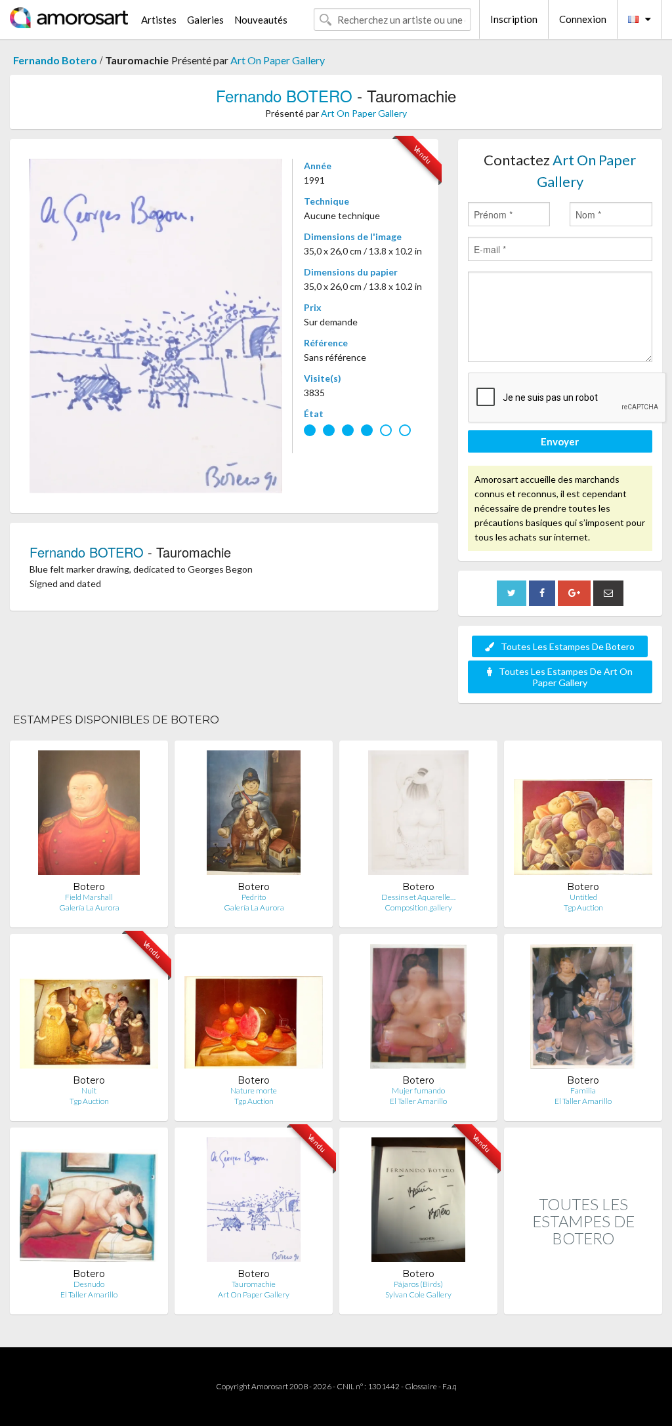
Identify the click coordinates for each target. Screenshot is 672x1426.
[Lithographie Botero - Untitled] (583, 815)
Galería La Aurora (89, 907)
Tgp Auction (583, 907)
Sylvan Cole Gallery (418, 1294)
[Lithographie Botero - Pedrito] (253, 815)
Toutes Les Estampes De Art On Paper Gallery (566, 677)
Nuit (88, 1090)
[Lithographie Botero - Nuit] (89, 1009)
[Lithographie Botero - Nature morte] (253, 1009)
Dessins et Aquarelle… (418, 897)
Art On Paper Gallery (277, 60)
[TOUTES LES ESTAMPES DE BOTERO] (583, 1300)
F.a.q (449, 1386)
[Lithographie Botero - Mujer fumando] (418, 1009)
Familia (583, 1090)
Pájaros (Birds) (418, 1284)
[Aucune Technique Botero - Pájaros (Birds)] (418, 1202)
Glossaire (421, 1386)
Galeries (205, 20)
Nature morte (253, 1090)
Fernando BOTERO (284, 95)
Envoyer (560, 441)
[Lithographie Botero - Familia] (583, 1009)
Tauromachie (254, 1284)
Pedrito (254, 897)
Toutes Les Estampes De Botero (568, 646)
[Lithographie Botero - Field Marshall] (89, 815)
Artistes (159, 20)
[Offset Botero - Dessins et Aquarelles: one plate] (418, 815)
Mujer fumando (418, 1090)
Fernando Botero (55, 60)
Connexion (582, 19)
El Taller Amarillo (418, 1101)
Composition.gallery (418, 907)
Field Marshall (89, 897)
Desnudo (89, 1284)
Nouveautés (260, 20)
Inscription (513, 19)
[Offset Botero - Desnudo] (89, 1202)
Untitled (583, 897)
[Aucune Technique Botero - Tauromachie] (254, 1202)
